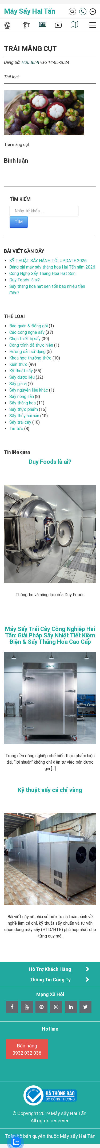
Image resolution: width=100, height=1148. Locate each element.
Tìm (19, 221)
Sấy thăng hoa (22, 402)
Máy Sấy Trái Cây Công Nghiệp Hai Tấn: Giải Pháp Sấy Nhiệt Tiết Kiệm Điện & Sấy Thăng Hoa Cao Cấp (50, 635)
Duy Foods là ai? (24, 279)
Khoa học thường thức (30, 358)
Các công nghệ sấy (27, 332)
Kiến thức (18, 364)
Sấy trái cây (20, 422)
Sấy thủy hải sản (24, 415)
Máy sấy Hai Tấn (29, 11)
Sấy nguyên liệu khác (28, 390)
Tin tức (16, 428)
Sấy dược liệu (22, 377)
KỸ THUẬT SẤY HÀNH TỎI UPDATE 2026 (48, 260)
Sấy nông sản (21, 396)
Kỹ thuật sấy (21, 370)
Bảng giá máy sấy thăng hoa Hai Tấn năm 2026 (52, 267)
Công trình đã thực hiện (31, 345)
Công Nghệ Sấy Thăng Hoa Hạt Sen (42, 273)
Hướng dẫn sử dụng (27, 351)
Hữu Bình (30, 62)
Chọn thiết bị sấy (25, 338)
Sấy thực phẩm (23, 409)
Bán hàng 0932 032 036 (27, 1049)
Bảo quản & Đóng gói (28, 325)
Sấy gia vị (18, 383)
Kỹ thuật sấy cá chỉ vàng (50, 790)
